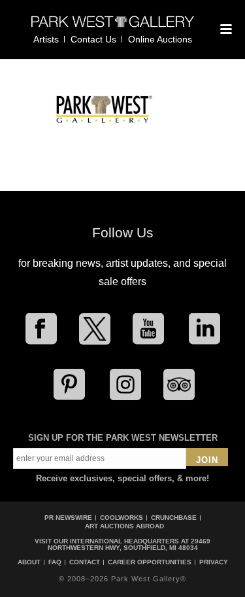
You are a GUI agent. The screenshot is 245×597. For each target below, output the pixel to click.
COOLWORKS (121, 517)
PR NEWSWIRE (68, 517)
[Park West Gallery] (113, 27)
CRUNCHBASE (174, 517)
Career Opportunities (149, 562)
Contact (84, 562)
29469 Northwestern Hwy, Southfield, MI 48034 (129, 544)
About (29, 562)
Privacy (213, 562)
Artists (46, 39)
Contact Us (93, 39)
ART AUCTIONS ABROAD (124, 526)
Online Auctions (160, 39)
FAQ (54, 562)
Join (207, 460)
